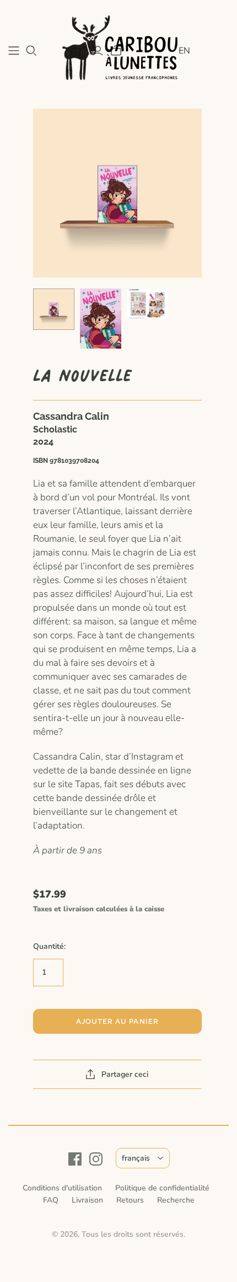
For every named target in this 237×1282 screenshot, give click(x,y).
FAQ (50, 1200)
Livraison (87, 1200)
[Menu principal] (13, 50)
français (136, 1158)
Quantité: (49, 946)
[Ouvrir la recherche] (31, 50)
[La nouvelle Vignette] (53, 309)
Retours (130, 1200)
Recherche (176, 1200)
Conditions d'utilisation (62, 1188)
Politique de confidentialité (162, 1188)
